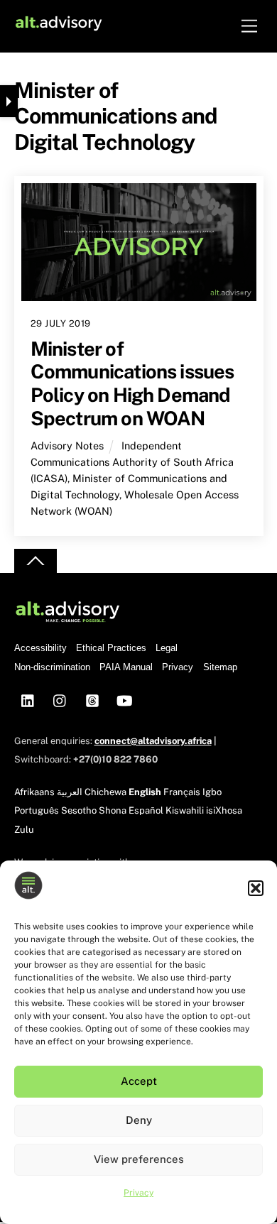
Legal (167, 648)
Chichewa (105, 792)
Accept (139, 1081)
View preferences (139, 1159)
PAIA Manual (126, 667)
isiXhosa (224, 810)
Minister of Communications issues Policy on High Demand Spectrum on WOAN (132, 383)
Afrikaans (34, 792)
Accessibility (40, 648)
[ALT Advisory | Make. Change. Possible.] (58, 26)
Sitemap (220, 667)
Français (181, 792)
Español (146, 810)
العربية (69, 792)
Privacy (138, 1193)
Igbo (212, 792)
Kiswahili (184, 810)
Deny (139, 1120)
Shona (112, 810)
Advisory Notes (67, 445)
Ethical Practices (111, 648)
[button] (256, 888)
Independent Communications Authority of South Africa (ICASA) (132, 461)
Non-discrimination (52, 667)
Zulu (24, 829)
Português (36, 810)
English (145, 792)
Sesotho (79, 810)
